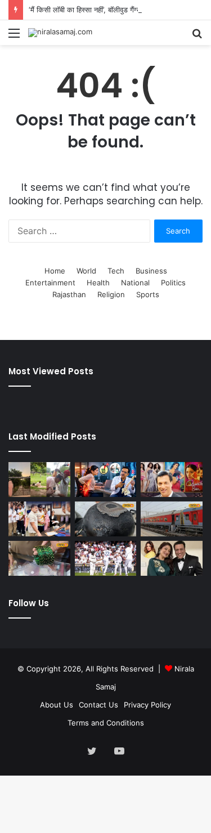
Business (151, 270)
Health (98, 282)
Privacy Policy (147, 704)
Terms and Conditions (106, 722)
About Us (56, 704)
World (86, 270)
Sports (147, 294)
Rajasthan (69, 294)
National (135, 282)
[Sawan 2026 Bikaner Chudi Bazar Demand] (39, 558)
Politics (173, 282)
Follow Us (28, 603)
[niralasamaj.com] (60, 32)
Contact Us (98, 704)
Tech (115, 270)
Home (54, 270)
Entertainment (50, 282)
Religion (111, 294)
